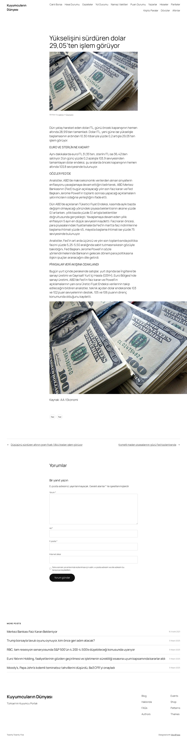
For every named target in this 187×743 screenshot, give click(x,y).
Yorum (52, 492)
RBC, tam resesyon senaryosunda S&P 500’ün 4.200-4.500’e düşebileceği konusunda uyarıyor (71, 649)
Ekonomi (69, 114)
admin (61, 114)
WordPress (175, 734)
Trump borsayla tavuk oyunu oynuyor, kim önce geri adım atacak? (51, 640)
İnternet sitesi (55, 554)
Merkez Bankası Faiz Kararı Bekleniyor (32, 631)
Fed (59, 417)
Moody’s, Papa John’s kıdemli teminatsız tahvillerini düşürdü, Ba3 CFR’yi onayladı (61, 667)
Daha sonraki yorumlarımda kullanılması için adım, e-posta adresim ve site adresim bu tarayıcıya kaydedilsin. (88, 568)
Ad (51, 528)
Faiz (52, 417)
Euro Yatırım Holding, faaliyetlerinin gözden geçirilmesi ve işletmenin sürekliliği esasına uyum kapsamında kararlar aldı (86, 658)
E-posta (53, 541)
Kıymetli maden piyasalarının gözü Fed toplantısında (147, 444)
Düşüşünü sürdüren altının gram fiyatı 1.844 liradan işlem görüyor (47, 444)
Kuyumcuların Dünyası (16, 7)
